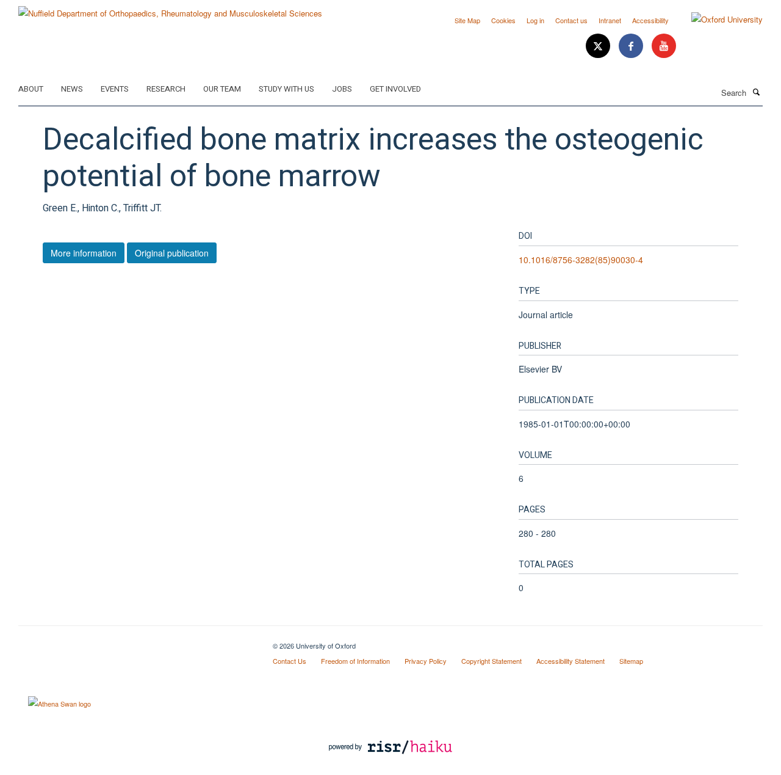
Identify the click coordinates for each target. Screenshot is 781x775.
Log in (535, 20)
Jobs (342, 89)
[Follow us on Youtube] (664, 46)
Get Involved (395, 89)
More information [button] (84, 253)
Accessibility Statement (570, 661)
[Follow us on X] (599, 46)
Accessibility (650, 20)
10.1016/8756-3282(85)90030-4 (581, 259)
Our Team (222, 89)
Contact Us (289, 661)
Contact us (571, 20)
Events (115, 89)
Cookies (503, 20)
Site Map (467, 20)
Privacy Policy (426, 661)
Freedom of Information (355, 661)
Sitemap (631, 661)
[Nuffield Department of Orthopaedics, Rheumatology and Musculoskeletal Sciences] (170, 9)
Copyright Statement (491, 661)
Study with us (286, 89)
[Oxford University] (718, 19)
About (30, 89)
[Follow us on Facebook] (632, 46)
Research (165, 89)
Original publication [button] (172, 253)
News (72, 89)
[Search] (756, 91)
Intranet (610, 20)
